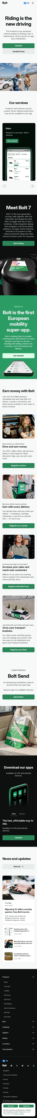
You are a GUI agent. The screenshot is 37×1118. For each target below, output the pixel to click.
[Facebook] (11, 1065)
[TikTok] (33, 1065)
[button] (18, 978)
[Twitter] (17, 1065)
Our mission (18, 356)
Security (5, 1092)
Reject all (26, 1106)
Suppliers (6, 1071)
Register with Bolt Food (18, 586)
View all (16, 866)
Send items (18, 697)
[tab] (14, 814)
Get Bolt (18, 46)
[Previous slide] (4, 186)
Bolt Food (7, 999)
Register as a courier (18, 526)
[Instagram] (22, 1065)
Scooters (7, 986)
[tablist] (18, 814)
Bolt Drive (7, 995)
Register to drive (18, 465)
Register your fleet (18, 650)
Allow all (11, 1106)
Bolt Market (8, 1004)
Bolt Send (7, 1017)
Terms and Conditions (10, 1075)
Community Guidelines (10, 1096)
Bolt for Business (9, 1008)
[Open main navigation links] (33, 3)
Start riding (19, 243)
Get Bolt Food (18, 51)
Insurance (6, 1084)
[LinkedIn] (28, 1065)
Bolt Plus (7, 1012)
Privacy (5, 1079)
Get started (12, 141)
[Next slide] (32, 186)
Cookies (5, 1088)
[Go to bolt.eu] (4, 3)
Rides (6, 982)
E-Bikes (6, 991)
